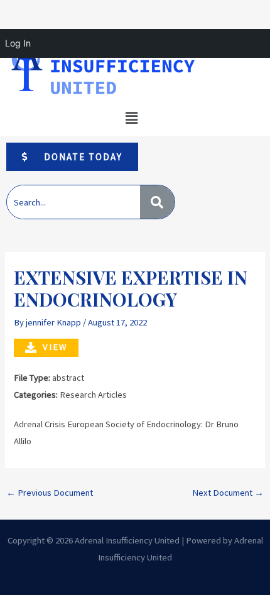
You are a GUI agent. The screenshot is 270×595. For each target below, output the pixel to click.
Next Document (228, 492)
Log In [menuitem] (18, 43)
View (55, 346)
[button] (131, 118)
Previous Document (49, 492)
